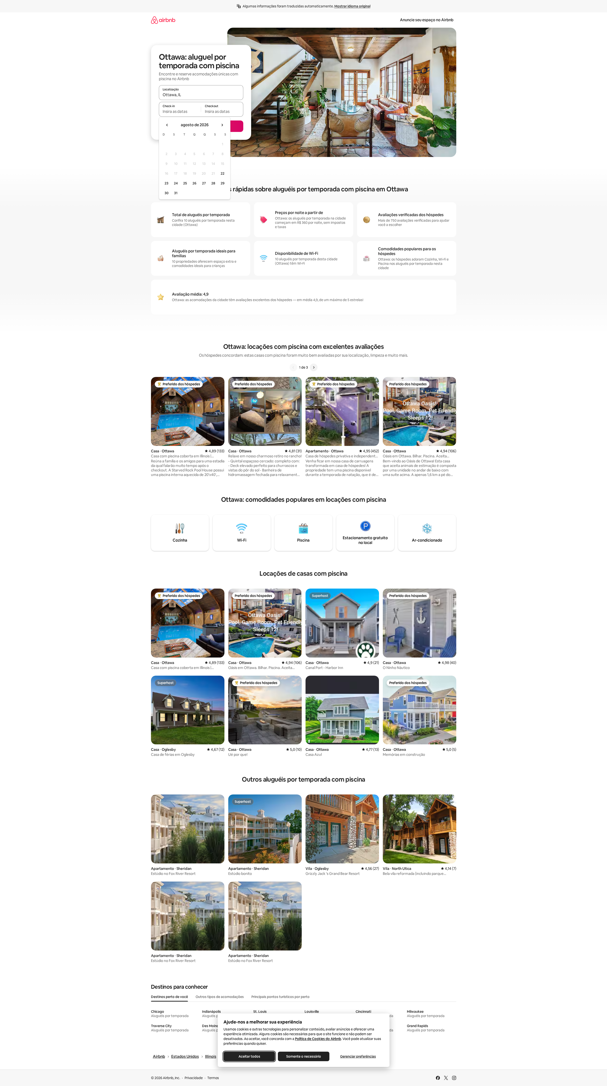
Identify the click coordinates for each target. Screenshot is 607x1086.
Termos (213, 1078)
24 (176, 183)
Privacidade (194, 1078)
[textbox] (180, 111)
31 (175, 193)
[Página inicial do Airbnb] (163, 19)
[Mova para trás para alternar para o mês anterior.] (167, 125)
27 (204, 183)
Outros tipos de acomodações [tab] (220, 997)
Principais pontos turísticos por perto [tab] (280, 997)
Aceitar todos (249, 1056)
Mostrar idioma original (352, 6)
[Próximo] (313, 367)
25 (185, 183)
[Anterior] (293, 367)
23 (166, 183)
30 (167, 193)
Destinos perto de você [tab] (169, 997)
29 (222, 183)
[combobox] (201, 95)
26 (194, 183)
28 (213, 183)
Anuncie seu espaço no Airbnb (426, 19)
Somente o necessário (303, 1056)
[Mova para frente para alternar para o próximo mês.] (222, 125)
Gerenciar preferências (358, 1056)
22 (222, 173)
